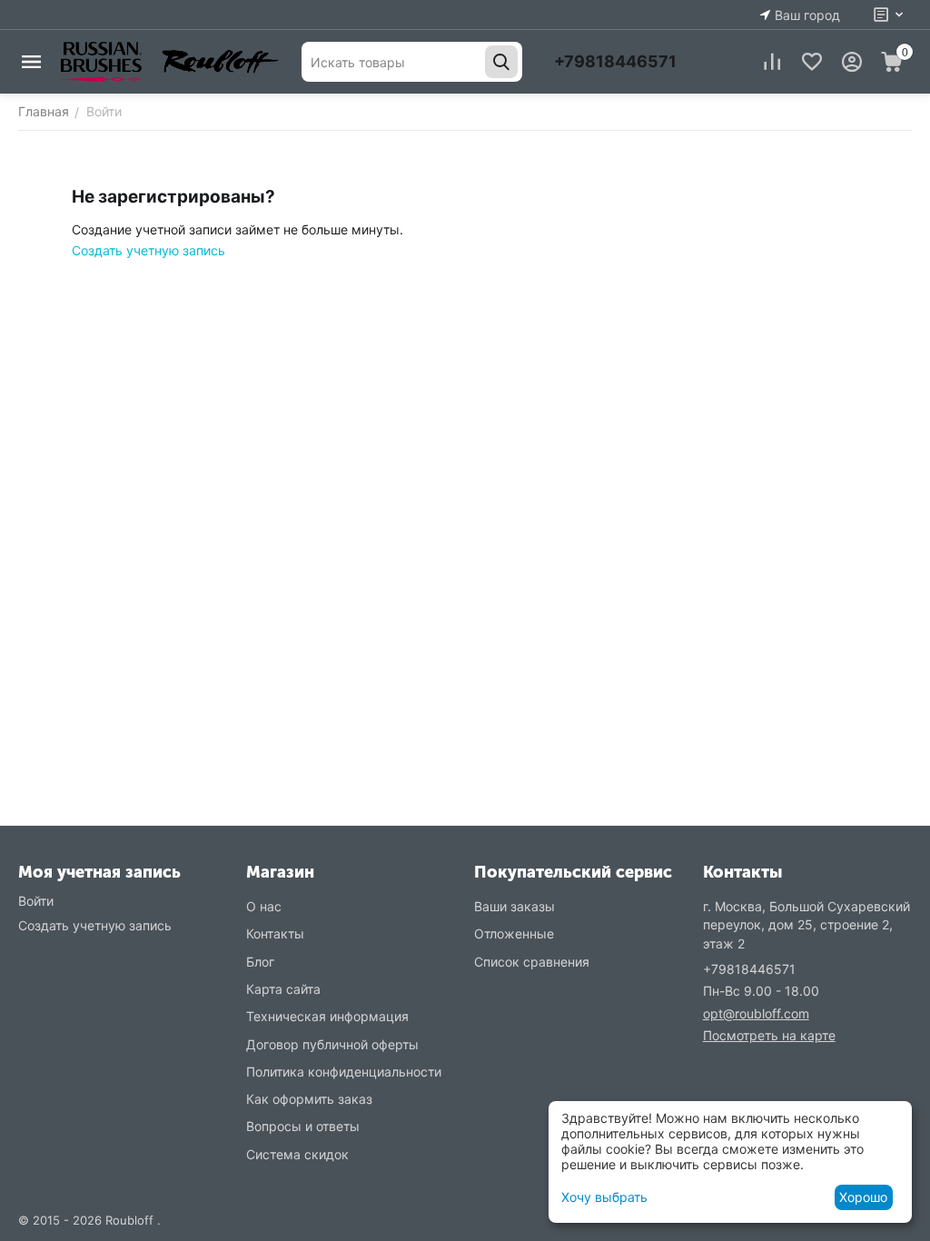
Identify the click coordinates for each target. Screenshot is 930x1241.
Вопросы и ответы (303, 1126)
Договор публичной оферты (332, 1044)
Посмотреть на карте (769, 1035)
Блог (260, 961)
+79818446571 (615, 61)
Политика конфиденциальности (343, 1071)
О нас (264, 906)
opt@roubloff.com (756, 1013)
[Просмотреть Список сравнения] (772, 62)
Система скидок (297, 1154)
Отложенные (514, 933)
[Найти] (501, 61)
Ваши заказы (514, 906)
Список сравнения (531, 961)
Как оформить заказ (309, 1099)
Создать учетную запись (148, 250)
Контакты (275, 933)
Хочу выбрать (604, 1197)
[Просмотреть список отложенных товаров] (812, 62)
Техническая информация (327, 1016)
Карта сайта (283, 989)
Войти (36, 900)
